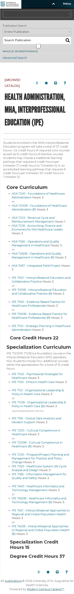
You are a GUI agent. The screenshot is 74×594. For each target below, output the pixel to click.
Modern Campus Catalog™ (45, 589)
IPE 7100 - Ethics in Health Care (33, 382)
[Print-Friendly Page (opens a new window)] (55, 83)
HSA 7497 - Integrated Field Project (36, 265)
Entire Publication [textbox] (16, 31)
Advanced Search (15, 57)
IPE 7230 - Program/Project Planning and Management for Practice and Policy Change (40, 458)
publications (13, 581)
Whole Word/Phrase (20, 51)
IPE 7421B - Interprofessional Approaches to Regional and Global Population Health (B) (41, 530)
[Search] (67, 40)
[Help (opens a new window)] (65, 83)
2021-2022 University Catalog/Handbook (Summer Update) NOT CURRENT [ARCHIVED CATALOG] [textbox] (37, 14)
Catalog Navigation (20, 67)
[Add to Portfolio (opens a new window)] (46, 83)
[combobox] (37, 14)
